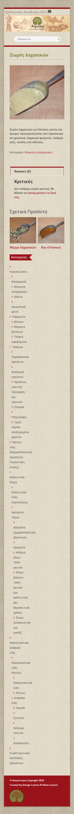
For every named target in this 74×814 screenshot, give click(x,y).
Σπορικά (19, 407)
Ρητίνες (21, 693)
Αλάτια (18, 296)
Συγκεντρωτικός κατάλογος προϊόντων (20, 758)
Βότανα (19, 322)
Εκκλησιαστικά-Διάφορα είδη (19, 647)
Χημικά (20, 708)
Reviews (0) (22, 171)
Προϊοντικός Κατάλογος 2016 (26, 12)
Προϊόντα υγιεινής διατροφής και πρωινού (19, 392)
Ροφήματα (18, 316)
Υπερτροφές (19, 417)
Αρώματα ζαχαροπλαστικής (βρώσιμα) (24, 532)
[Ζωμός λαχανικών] (37, 92)
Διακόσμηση (21, 743)
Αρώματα (19, 547)
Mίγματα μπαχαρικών (38, 152)
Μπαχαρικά (19, 281)
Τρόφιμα (17, 347)
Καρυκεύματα (18, 271)
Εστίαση (18, 718)
